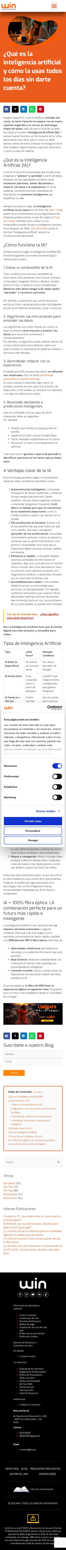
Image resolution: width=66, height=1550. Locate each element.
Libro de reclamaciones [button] (42, 1489)
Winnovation (10, 1198)
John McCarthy (39, 228)
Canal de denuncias (28, 1393)
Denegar (33, 840)
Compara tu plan (27, 1356)
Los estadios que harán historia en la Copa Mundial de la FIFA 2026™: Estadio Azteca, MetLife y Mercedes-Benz (32, 1249)
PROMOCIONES (47, 1474)
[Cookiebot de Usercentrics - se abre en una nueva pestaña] (47, 707)
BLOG (24, 1469)
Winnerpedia (10, 1194)
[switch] (57, 776)
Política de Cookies (28, 1336)
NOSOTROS (12, 1469)
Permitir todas (33, 821)
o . (28, 377)
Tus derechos (20, 1362)
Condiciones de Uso (29, 1318)
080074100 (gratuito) (29, 1436)
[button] (54, 6)
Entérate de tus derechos (31, 1369)
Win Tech (8, 1186)
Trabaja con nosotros (29, 1404)
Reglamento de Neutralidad (32, 1372)
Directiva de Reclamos (30, 1321)
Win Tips (8, 1190)
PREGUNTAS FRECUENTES (45, 1469)
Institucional (19, 1399)
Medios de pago (27, 1324)
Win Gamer (9, 1183)
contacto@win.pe (27, 1449)
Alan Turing (56, 210)
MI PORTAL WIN (19, 1474)
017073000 (24, 1433)
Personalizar (33, 830)
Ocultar (38, 1092)
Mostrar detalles (46, 811)
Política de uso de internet (32, 1333)
